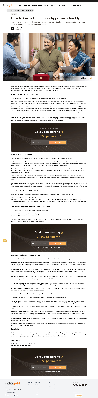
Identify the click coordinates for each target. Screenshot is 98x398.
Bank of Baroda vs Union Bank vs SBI (21, 345)
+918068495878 (11, 392)
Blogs (12, 10)
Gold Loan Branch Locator (52, 384)
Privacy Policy (38, 388)
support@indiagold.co (12, 395)
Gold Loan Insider (50, 390)
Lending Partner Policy (40, 390)
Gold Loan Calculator (51, 388)
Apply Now (57, 142)
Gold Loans (31, 384)
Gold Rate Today (50, 386)
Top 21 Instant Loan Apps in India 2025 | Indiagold (24, 343)
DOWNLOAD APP (78, 5)
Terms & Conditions (39, 386)
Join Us (36, 392)
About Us (37, 384)
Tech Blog (37, 394)
